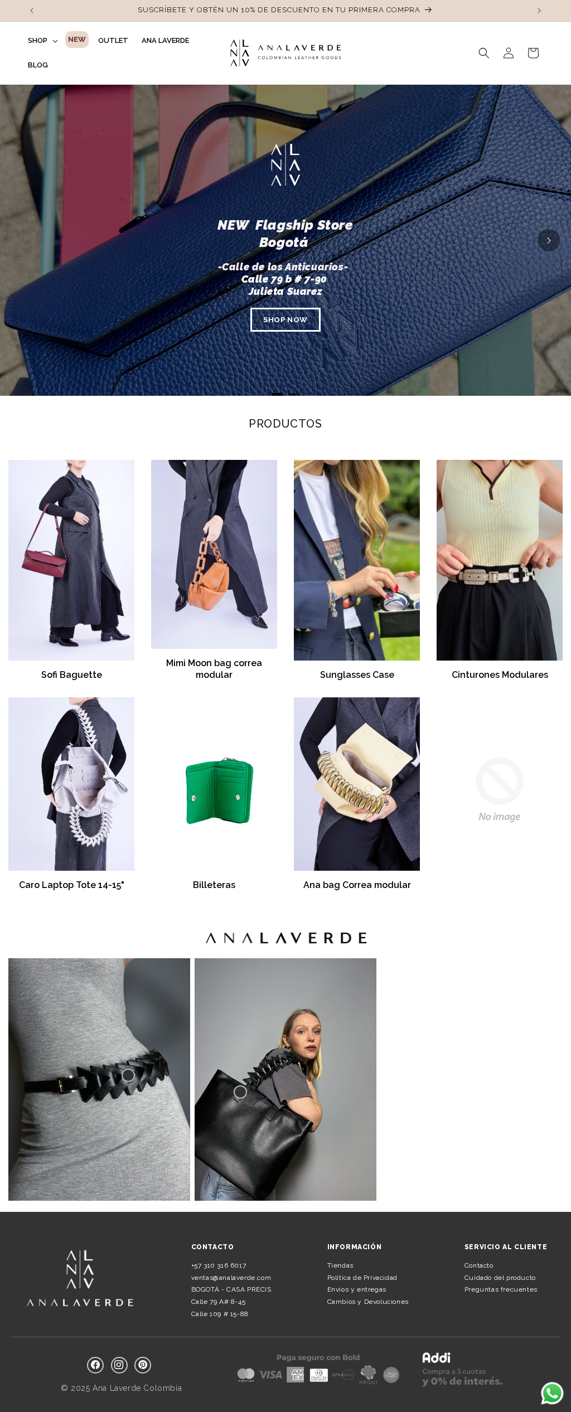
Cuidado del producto (500, 1278)
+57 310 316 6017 (218, 1265)
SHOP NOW (285, 320)
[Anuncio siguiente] (539, 10)
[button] (41, 40)
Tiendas (340, 1265)
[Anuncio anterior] (32, 10)
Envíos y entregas (356, 1289)
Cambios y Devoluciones (368, 1302)
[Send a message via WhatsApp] (552, 1393)
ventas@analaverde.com (231, 1278)
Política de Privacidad (362, 1278)
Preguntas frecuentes (501, 1289)
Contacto (478, 1265)
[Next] (549, 240)
